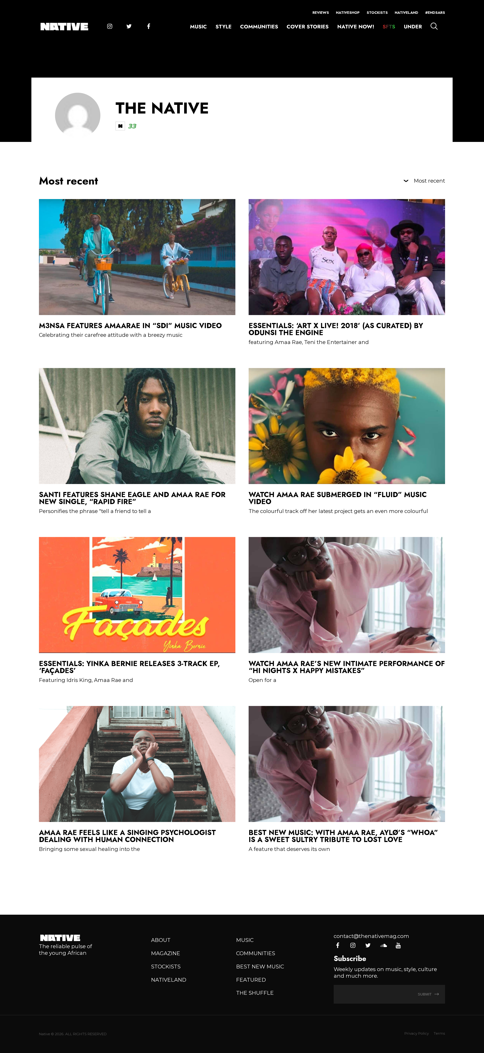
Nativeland (406, 12)
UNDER (413, 26)
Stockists (377, 12)
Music (198, 26)
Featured (251, 980)
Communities (259, 26)
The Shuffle (255, 993)
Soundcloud (383, 946)
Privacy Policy (416, 1033)
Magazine (165, 953)
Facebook (148, 27)
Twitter (129, 27)
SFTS (389, 26)
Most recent (429, 181)
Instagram (110, 27)
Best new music (260, 966)
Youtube (398, 946)
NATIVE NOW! (355, 26)
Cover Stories (308, 26)
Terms (439, 1033)
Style (224, 26)
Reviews (321, 12)
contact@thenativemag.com (371, 936)
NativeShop (348, 12)
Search (434, 26)
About (161, 940)
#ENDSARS (435, 12)
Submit (425, 994)
